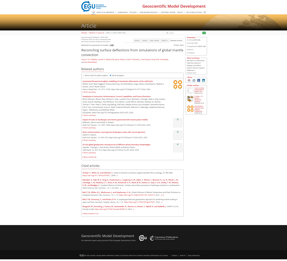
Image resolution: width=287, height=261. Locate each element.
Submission (123, 12)
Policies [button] (133, 12)
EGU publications (194, 12)
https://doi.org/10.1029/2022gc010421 (139, 202)
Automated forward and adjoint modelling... (199, 108)
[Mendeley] (189, 80)
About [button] (180, 12)
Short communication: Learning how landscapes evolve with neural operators (114, 132)
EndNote (191, 53)
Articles (84, 33)
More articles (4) (90, 157)
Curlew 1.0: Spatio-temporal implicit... (198, 98)
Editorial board (168, 12)
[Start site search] (204, 33)
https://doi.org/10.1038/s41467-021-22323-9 (137, 195)
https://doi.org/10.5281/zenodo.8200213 (111, 209)
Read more (192, 73)
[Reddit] (193, 80)
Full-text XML (193, 43)
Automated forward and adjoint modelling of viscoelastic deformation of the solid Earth (118, 81)
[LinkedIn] (203, 80)
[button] (167, 33)
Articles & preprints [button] (105, 12)
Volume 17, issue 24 (96, 33)
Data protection (194, 255)
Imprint (182, 255)
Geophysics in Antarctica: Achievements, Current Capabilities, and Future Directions (117, 96)
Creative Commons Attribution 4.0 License (152, 255)
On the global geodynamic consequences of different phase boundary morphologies (116, 144)
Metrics (164, 41)
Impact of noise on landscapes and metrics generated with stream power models (115, 119)
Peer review (154, 41)
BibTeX (190, 50)
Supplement (192, 46)
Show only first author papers (96, 75)
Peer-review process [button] (149, 12)
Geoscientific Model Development (174, 6)
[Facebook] (198, 80)
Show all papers (118, 75)
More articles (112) (91, 213)
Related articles (176, 41)
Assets (144, 41)
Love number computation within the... (199, 89)
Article (137, 41)
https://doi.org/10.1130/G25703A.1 (96, 175)
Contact (174, 255)
